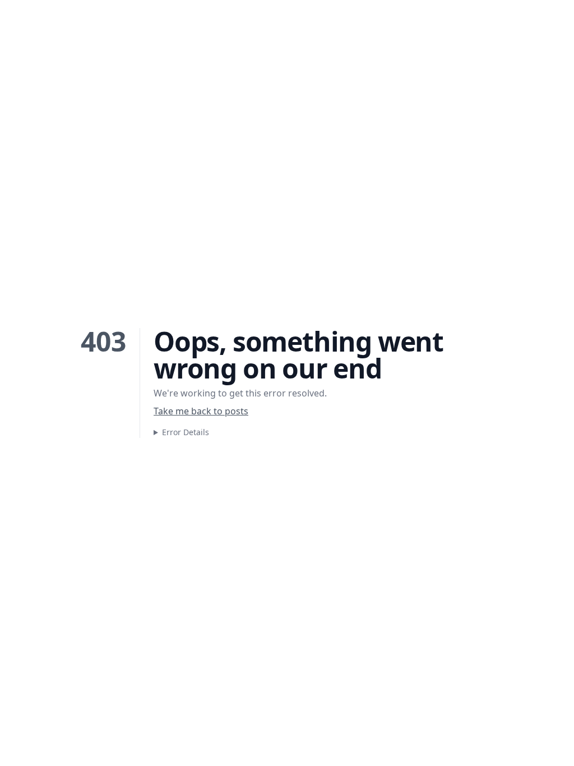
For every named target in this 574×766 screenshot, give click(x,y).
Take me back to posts (201, 411)
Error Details (185, 432)
